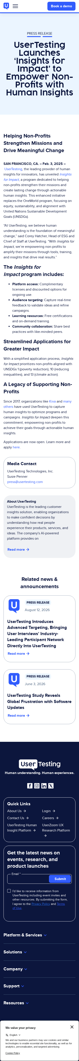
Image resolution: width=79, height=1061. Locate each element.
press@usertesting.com (25, 482)
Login (46, 811)
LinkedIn (44, 786)
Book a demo (61, 6)
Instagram (37, 786)
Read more (16, 549)
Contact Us (15, 818)
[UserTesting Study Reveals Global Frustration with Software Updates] (39, 696)
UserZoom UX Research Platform (56, 827)
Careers (48, 818)
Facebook (29, 786)
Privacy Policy (41, 904)
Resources (14, 1002)
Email (16, 874)
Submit (60, 879)
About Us (14, 811)
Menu (15, 7)
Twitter (51, 786)
